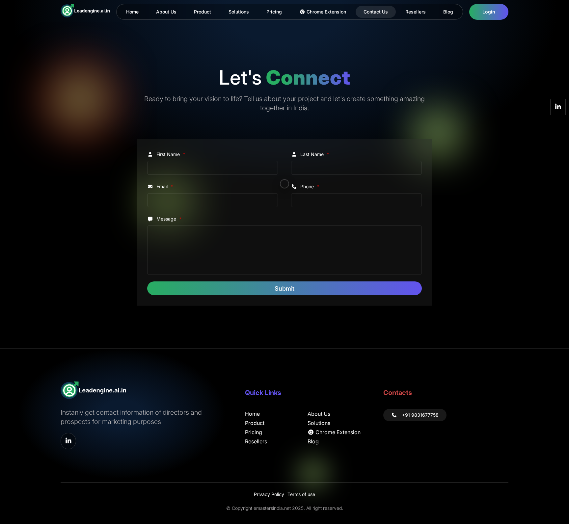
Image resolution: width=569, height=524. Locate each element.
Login (488, 11)
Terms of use (301, 494)
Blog (448, 11)
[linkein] (558, 107)
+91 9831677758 (420, 415)
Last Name (314, 154)
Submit (284, 288)
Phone (309, 186)
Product (202, 11)
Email (164, 186)
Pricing (274, 11)
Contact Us (376, 11)
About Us (166, 11)
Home (132, 11)
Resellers (415, 11)
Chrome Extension (325, 11)
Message (168, 219)
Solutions (239, 11)
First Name (170, 154)
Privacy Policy (269, 494)
